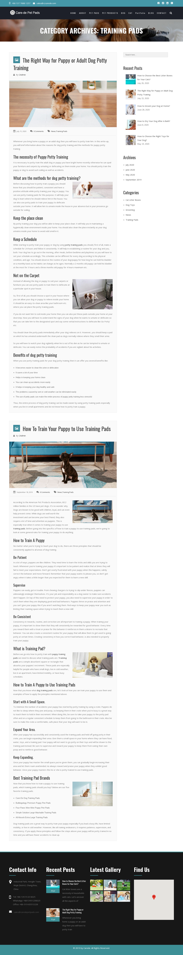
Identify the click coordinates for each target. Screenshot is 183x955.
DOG (123, 13)
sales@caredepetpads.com (26, 912)
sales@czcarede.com (46, 3)
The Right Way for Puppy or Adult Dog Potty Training (60, 64)
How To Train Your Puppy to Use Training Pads (67, 429)
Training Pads (61, 131)
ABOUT (82, 13)
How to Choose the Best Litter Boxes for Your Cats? (74, 882)
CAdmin (22, 74)
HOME (73, 13)
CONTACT (162, 13)
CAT (130, 13)
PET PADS (94, 13)
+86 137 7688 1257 (21, 3)
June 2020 (130, 169)
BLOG (151, 13)
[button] (154, 897)
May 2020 (130, 174)
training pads (19, 528)
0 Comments (39, 131)
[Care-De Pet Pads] (29, 12)
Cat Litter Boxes (133, 200)
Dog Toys (130, 205)
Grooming (130, 209)
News (53, 131)
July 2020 (130, 164)
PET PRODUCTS (110, 13)
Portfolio (140, 13)
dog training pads (45, 690)
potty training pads (74, 244)
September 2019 (133, 179)
